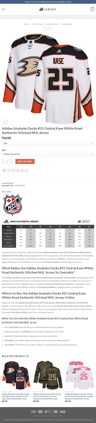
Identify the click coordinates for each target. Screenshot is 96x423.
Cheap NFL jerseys (69, 420)
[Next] (94, 383)
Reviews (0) (20, 186)
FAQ (60, 416)
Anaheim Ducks (52, 24)
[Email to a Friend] (18, 171)
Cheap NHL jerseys (85, 420)
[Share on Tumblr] (27, 171)
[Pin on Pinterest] (22, 171)
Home (26, 24)
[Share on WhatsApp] (4, 171)
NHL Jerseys (37, 24)
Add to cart (25, 161)
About (36, 416)
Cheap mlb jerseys (38, 420)
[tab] (7, 185)
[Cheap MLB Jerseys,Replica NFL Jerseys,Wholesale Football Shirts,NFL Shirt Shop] (48, 9)
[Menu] (3, 9)
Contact (45, 416)
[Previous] (2, 383)
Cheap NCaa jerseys (54, 420)
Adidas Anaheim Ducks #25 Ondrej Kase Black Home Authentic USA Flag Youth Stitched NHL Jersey (15, 396)
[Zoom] (5, 121)
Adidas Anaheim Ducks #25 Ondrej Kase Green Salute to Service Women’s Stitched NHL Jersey (47, 396)
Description (7, 186)
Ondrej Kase (67, 24)
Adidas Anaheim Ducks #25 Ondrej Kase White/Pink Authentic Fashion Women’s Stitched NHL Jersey (79, 396)
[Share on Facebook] (9, 171)
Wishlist (54, 416)
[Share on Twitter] (13, 171)
